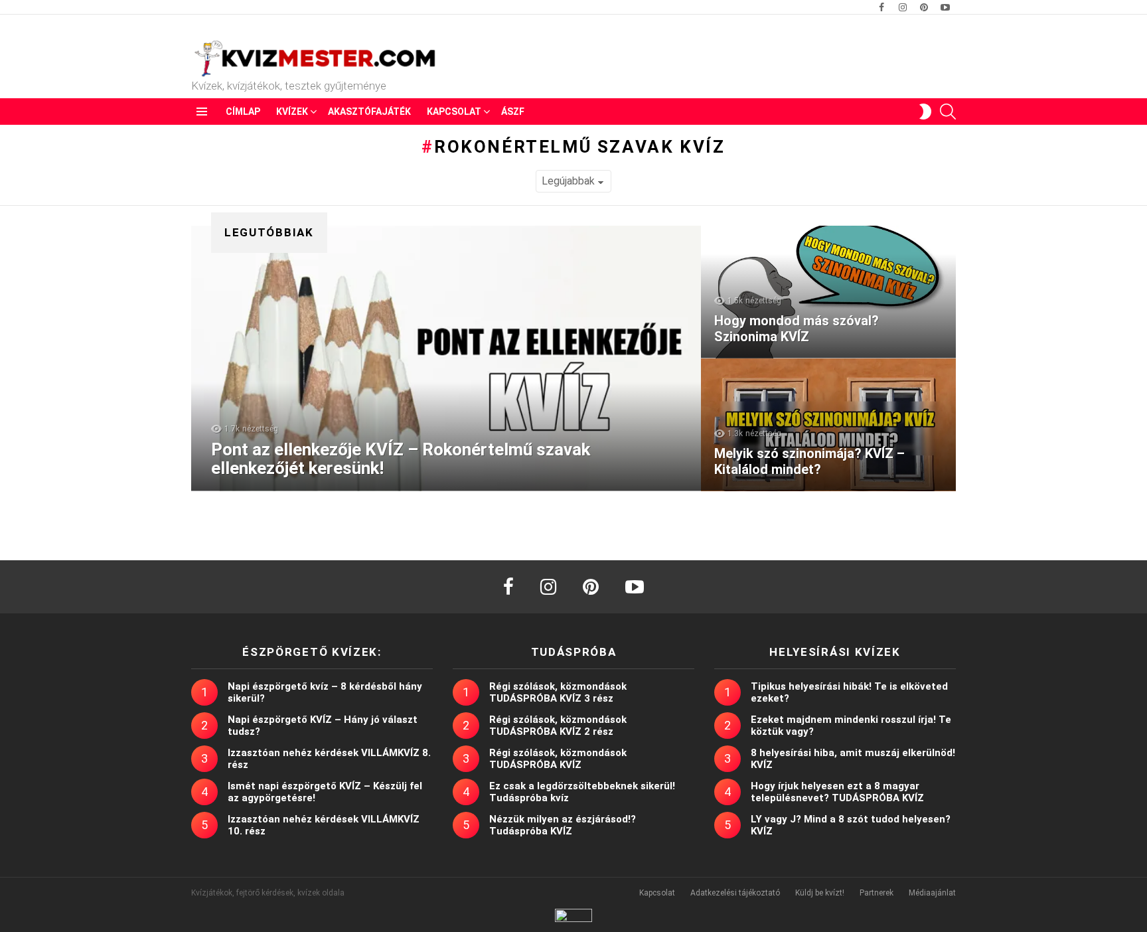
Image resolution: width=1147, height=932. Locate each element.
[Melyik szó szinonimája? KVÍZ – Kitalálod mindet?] (828, 424)
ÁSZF (512, 111)
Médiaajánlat (932, 892)
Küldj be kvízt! (819, 892)
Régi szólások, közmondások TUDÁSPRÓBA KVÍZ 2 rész (558, 726)
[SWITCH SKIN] (925, 111)
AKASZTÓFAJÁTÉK (369, 111)
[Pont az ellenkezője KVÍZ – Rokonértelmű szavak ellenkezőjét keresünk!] (446, 358)
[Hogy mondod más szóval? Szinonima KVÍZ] (828, 292)
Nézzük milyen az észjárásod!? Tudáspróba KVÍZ (562, 825)
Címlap (243, 111)
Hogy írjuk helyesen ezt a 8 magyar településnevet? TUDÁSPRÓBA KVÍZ (837, 792)
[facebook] (508, 586)
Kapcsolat (454, 111)
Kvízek (292, 111)
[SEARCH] (948, 111)
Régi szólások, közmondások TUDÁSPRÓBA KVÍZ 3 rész (558, 692)
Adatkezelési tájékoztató (735, 892)
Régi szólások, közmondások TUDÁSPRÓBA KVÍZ (558, 759)
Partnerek (876, 892)
